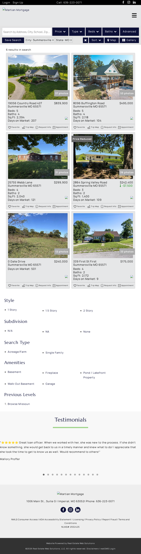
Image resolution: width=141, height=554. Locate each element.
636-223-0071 (72, 2)
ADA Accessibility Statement (55, 519)
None (86, 331)
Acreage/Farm (17, 352)
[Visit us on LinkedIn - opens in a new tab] (134, 2)
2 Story (88, 310)
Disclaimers (93, 548)
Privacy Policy (93, 519)
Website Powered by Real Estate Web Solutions (70, 543)
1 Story (12, 310)
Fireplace (52, 373)
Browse (19, 404)
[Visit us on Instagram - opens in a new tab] (128, 2)
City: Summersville (38, 40)
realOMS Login (108, 548)
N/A (10, 331)
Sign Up (18, 2)
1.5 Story (51, 310)
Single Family (55, 352)
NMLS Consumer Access (24, 519)
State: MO (62, 40)
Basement (14, 372)
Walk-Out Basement (21, 384)
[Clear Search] (85, 40)
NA (47, 331)
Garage (50, 384)
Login (6, 2)
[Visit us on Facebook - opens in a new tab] (123, 2)
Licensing (78, 519)
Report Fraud (109, 519)
